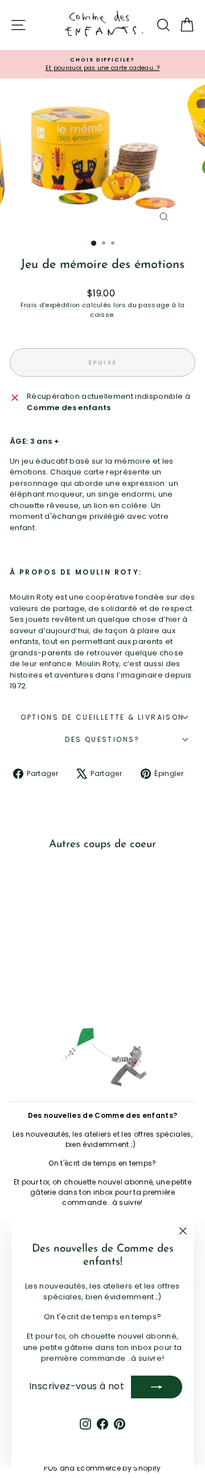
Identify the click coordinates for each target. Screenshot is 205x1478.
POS (51, 1468)
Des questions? (102, 739)
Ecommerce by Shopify (119, 1468)
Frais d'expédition (50, 304)
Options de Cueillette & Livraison (102, 717)
